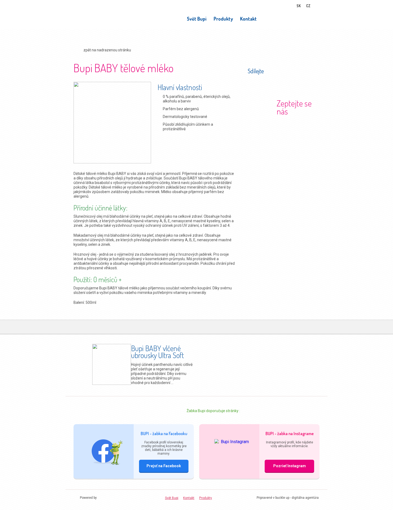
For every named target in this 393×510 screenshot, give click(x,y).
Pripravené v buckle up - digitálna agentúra (288, 498)
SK (298, 5)
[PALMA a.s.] (112, 498)
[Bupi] (89, 21)
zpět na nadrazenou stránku (107, 50)
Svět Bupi (196, 19)
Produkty (223, 19)
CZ (308, 5)
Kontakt (248, 19)
